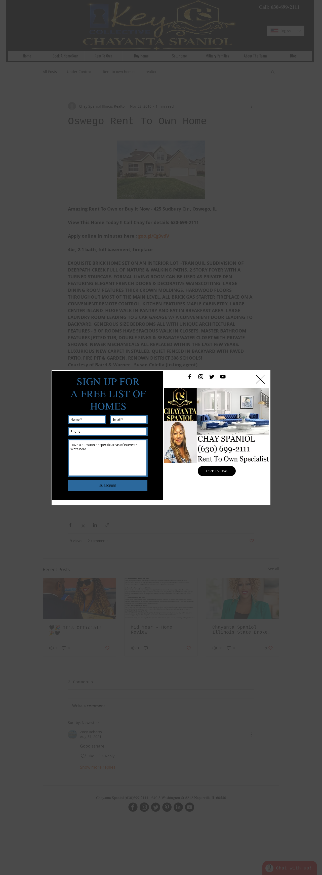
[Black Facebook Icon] (189, 376)
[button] (260, 379)
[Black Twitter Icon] (212, 376)
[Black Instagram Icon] (200, 376)
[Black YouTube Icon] (223, 376)
